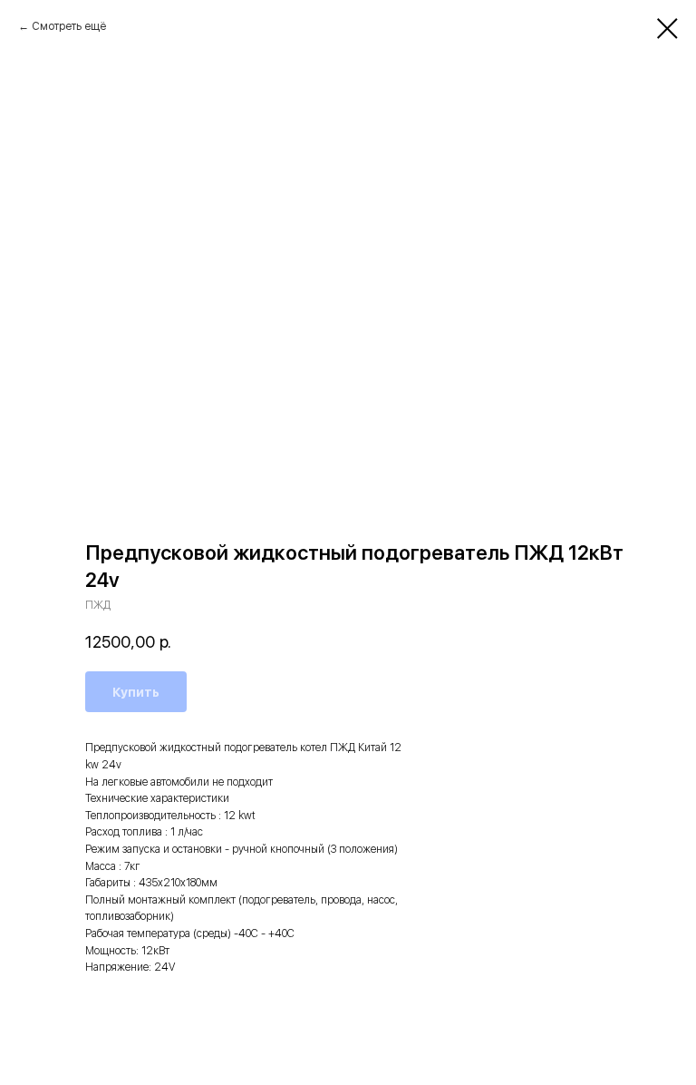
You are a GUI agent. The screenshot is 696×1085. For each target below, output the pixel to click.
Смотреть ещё (69, 26)
